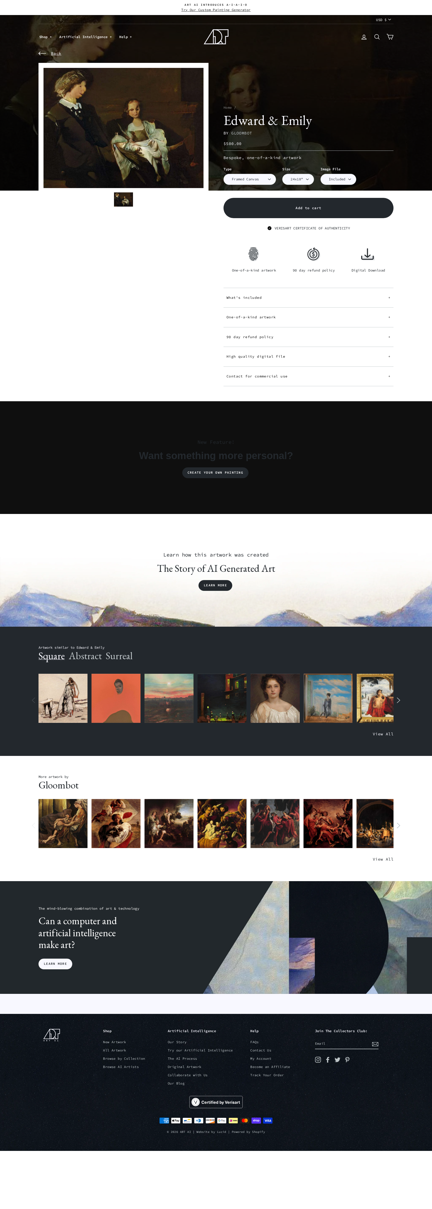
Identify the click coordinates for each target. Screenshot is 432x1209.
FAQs (254, 1042)
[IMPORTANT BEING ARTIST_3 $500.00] (328, 698)
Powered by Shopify (248, 1132)
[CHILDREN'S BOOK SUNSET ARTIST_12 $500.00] (169, 698)
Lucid (221, 1132)
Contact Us (260, 1050)
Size (286, 169)
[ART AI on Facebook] (328, 1060)
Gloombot (241, 133)
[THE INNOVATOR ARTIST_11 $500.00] (63, 698)
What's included (308, 297)
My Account (260, 1058)
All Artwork (114, 1050)
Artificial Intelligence (84, 37)
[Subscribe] (375, 1044)
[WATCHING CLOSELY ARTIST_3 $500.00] (116, 698)
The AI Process (182, 1058)
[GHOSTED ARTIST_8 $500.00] (222, 823)
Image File (330, 169)
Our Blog (176, 1083)
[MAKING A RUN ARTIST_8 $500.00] (381, 823)
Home (228, 107)
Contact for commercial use (308, 376)
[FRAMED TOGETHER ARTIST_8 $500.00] (381, 698)
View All (383, 733)
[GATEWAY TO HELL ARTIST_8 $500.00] (169, 823)
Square (51, 655)
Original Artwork (184, 1067)
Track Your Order (267, 1075)
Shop (44, 37)
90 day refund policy (308, 337)
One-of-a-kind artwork (308, 317)
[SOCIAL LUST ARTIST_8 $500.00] (275, 823)
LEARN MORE (55, 964)
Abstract (85, 655)
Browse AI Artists (121, 1067)
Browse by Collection (124, 1058)
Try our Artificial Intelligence (200, 1050)
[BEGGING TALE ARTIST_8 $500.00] (63, 823)
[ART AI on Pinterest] (347, 1060)
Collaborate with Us (188, 1075)
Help (124, 37)
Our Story (177, 1042)
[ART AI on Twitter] (337, 1060)
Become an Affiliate (270, 1067)
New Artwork (114, 1042)
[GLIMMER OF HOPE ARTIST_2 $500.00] (222, 698)
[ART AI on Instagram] (318, 1060)
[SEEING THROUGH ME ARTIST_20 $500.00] (275, 698)
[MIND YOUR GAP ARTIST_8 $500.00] (116, 823)
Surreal (119, 655)
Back (56, 53)
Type (228, 169)
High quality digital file (308, 356)
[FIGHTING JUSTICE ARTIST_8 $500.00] (328, 823)
